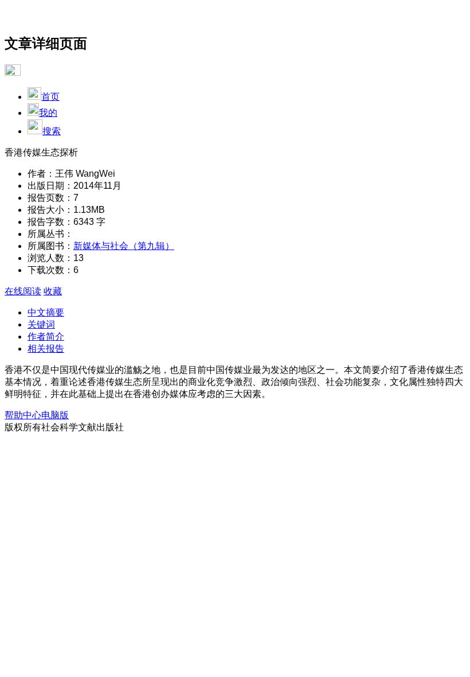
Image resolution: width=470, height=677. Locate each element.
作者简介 (46, 336)
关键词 (41, 324)
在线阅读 (23, 291)
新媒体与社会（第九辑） (123, 246)
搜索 (51, 131)
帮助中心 (23, 415)
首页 (50, 97)
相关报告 (46, 348)
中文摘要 (46, 312)
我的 (48, 113)
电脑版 (55, 415)
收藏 (53, 291)
